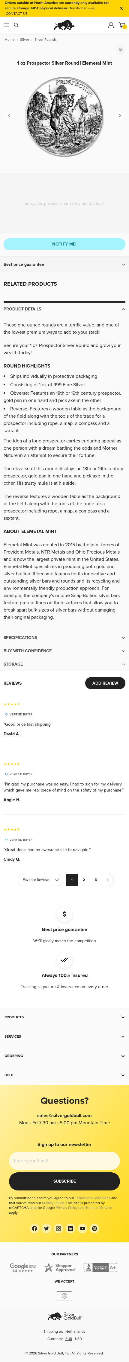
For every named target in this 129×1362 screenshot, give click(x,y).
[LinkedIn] (70, 1228)
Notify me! (64, 244)
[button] (64, 265)
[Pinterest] (94, 1228)
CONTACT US (17, 13)
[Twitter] (46, 1228)
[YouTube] (82, 1228)
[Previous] (9, 115)
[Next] (120, 115)
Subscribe (64, 1181)
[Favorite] (120, 50)
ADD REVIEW (105, 683)
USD (78, 1339)
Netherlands (75, 1331)
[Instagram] (58, 1228)
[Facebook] (34, 1228)
